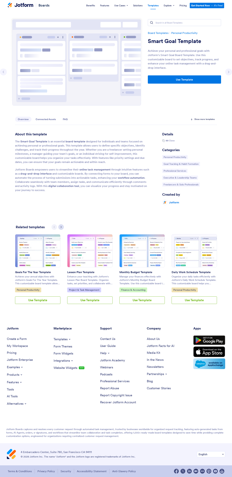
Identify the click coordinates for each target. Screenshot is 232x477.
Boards (43, 5)
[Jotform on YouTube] (215, 471)
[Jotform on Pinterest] (209, 471)
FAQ (65, 119)
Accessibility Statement (92, 471)
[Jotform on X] (183, 471)
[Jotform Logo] (20, 5)
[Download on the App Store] (209, 351)
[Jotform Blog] (202, 471)
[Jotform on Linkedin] (189, 471)
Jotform (174, 202)
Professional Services (174, 170)
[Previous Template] (3, 72)
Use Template (184, 79)
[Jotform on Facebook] (176, 471)
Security (66, 471)
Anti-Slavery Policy (124, 471)
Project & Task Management (84, 289)
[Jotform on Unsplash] (222, 471)
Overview (23, 119)
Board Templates (158, 33)
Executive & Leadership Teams (180, 177)
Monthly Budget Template (135, 272)
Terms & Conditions (20, 471)
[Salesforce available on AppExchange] (209, 363)
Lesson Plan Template (80, 272)
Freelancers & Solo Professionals (180, 184)
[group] (38, 271)
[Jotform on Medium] (196, 471)
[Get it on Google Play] (209, 340)
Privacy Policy (46, 471)
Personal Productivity (184, 33)
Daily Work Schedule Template (191, 272)
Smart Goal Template (174, 41)
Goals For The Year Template (33, 272)
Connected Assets (46, 119)
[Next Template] (228, 72)
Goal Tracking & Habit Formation (181, 164)
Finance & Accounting (133, 289)
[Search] (151, 22)
